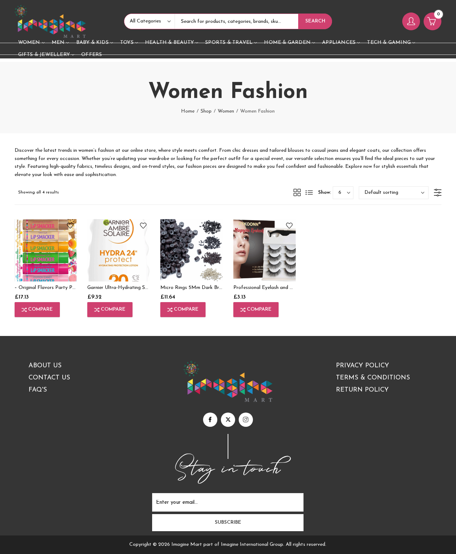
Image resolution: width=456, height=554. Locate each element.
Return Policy (362, 390)
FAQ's (37, 390)
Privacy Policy (362, 366)
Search (315, 21)
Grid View (297, 192)
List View (309, 192)
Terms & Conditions (373, 378)
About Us (45, 366)
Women (226, 111)
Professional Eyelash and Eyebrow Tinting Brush (286, 287)
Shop (206, 111)
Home (188, 111)
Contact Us (49, 378)
